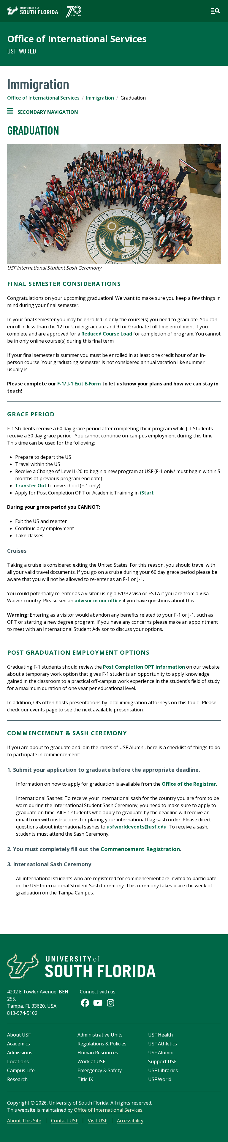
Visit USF (97, 1120)
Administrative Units (100, 1034)
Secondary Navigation (42, 112)
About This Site (24, 1120)
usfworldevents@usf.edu (137, 826)
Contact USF (64, 1120)
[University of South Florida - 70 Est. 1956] (44, 11)
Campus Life (21, 1070)
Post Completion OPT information (144, 667)
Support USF (162, 1061)
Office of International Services (77, 38)
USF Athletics (162, 1043)
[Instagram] (110, 1003)
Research (17, 1079)
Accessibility (130, 1120)
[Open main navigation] (215, 11)
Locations (18, 1061)
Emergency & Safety (99, 1070)
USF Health (160, 1034)
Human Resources (97, 1052)
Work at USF (91, 1061)
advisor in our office (98, 600)
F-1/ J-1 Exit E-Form (79, 383)
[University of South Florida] (81, 966)
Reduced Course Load (107, 333)
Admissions (19, 1052)
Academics (18, 1043)
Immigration (100, 97)
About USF (19, 1034)
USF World (21, 50)
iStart (147, 492)
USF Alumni (160, 1052)
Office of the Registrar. (189, 784)
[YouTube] (98, 1003)
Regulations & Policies (101, 1043)
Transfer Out (31, 485)
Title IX (85, 1079)
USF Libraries (163, 1070)
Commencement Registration (140, 849)
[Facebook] (85, 1003)
